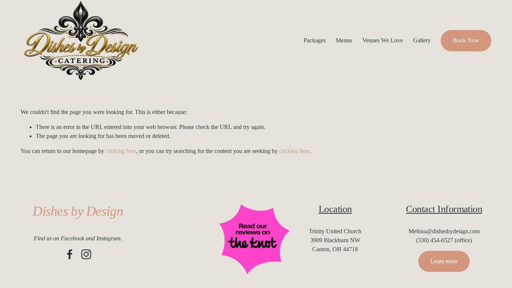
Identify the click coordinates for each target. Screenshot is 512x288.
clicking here (121, 151)
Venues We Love (382, 40)
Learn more (444, 261)
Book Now (466, 40)
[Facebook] (69, 254)
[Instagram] (86, 254)
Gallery (422, 40)
